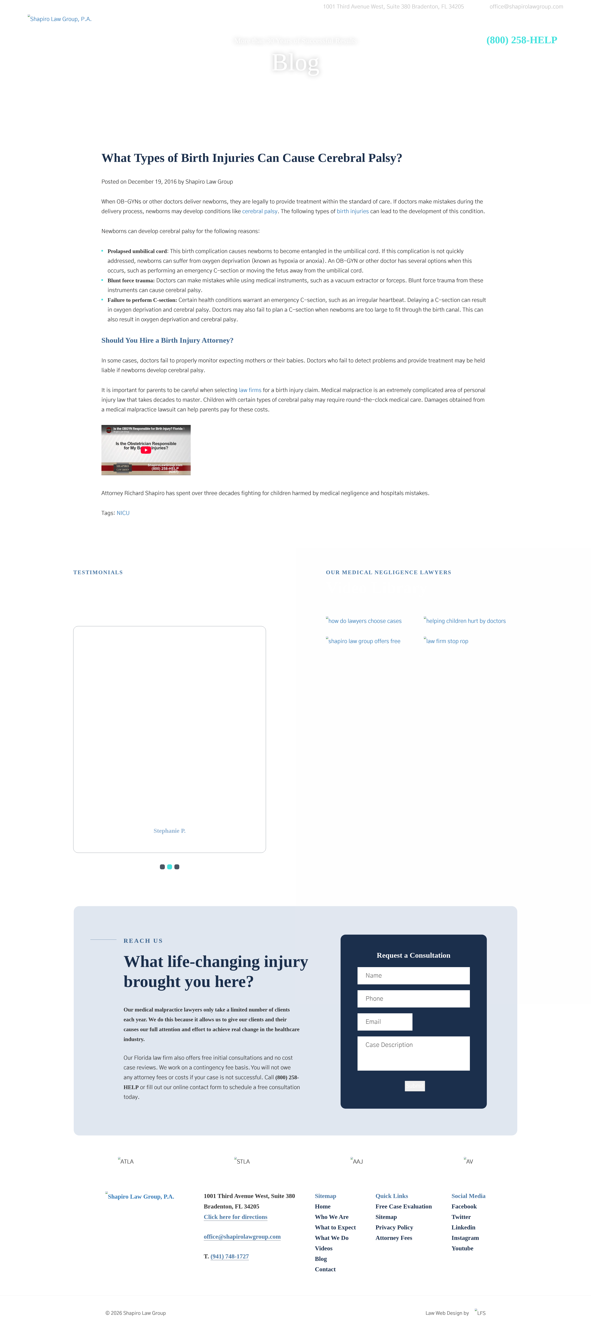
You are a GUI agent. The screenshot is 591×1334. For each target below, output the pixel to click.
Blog (429, 34)
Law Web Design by (447, 1170)
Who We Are (258, 34)
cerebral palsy (259, 211)
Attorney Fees (394, 1094)
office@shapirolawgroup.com (526, 7)
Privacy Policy (394, 1084)
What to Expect (309, 34)
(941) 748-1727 (230, 1113)
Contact (459, 34)
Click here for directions (235, 1073)
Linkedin (463, 1084)
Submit (415, 943)
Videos (400, 34)
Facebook (464, 1063)
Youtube (462, 1105)
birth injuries (353, 211)
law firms (250, 390)
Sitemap (386, 1073)
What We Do (360, 34)
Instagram (465, 1094)
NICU (123, 513)
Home (219, 34)
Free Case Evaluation (404, 1063)
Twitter (461, 1073)
